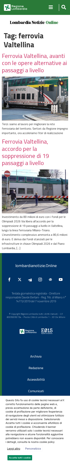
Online (52, 22)
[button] (63, 7)
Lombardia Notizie (27, 22)
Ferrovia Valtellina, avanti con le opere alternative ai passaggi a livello (34, 62)
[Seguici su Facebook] (10, 279)
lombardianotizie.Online (36, 265)
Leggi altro (13, 448)
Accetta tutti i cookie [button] (20, 457)
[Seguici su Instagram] (41, 279)
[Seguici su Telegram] (31, 279)
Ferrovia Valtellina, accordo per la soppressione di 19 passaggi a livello (25, 152)
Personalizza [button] (33, 448)
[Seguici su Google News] (51, 279)
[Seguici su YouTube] (61, 279)
